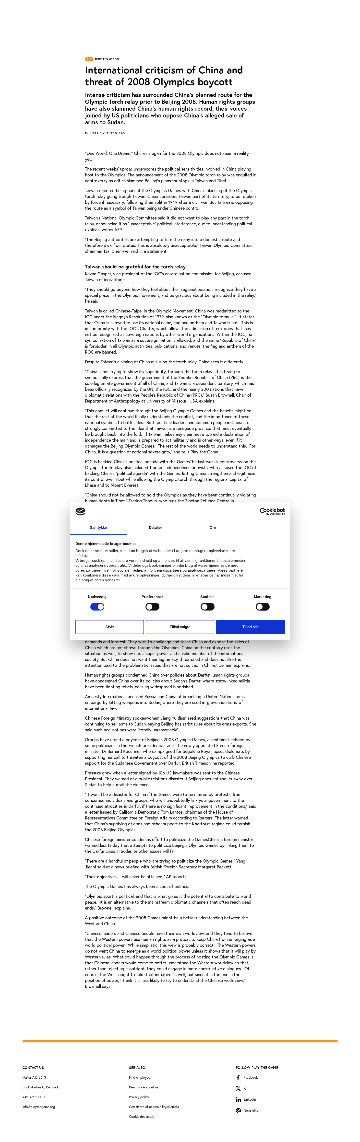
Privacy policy (139, 1097)
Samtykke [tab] (98, 528)
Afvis (109, 627)
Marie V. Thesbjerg (108, 133)
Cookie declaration (142, 1116)
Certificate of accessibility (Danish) (154, 1106)
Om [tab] (213, 528)
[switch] (152, 607)
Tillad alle (250, 627)
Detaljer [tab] (155, 528)
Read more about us (143, 1087)
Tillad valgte (180, 627)
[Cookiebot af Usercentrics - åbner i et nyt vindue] (263, 511)
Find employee (139, 1077)
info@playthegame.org (39, 1106)
